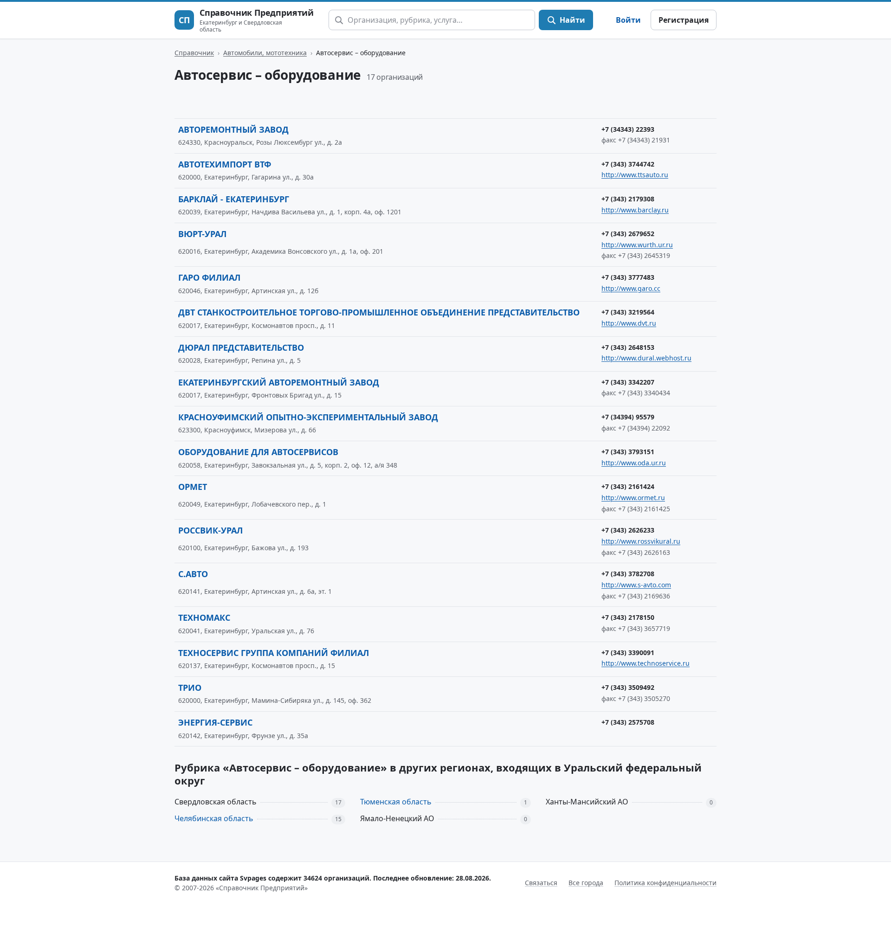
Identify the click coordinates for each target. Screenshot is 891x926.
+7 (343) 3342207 (627, 382)
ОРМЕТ (192, 486)
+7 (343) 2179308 (627, 198)
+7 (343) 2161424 (627, 486)
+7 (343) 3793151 (627, 451)
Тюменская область (396, 802)
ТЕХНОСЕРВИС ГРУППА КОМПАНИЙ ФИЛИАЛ (273, 652)
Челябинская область (213, 818)
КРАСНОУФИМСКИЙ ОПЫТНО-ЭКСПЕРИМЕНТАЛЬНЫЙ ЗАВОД (308, 417)
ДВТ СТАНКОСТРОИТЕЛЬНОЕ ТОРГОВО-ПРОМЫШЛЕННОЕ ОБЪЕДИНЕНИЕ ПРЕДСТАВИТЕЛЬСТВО (379, 312)
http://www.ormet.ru (633, 497)
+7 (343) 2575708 (627, 722)
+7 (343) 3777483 (627, 277)
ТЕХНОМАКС (204, 617)
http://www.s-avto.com (636, 584)
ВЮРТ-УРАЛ (202, 233)
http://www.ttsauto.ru (634, 174)
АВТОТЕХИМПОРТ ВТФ (224, 164)
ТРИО (189, 687)
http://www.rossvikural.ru (640, 541)
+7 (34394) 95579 (627, 416)
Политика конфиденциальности (665, 882)
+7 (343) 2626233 (627, 530)
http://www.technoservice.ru (645, 663)
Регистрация (684, 20)
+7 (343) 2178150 (627, 617)
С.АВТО (193, 573)
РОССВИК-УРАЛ (210, 530)
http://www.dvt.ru (628, 323)
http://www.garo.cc (630, 288)
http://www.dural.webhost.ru (646, 358)
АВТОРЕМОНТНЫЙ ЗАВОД (233, 129)
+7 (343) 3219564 (627, 312)
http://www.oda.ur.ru (633, 462)
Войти (628, 20)
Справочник (194, 52)
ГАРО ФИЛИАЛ (209, 277)
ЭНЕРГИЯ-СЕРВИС (215, 722)
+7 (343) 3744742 (627, 164)
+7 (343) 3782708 (627, 573)
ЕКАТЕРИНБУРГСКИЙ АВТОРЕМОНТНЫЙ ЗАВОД (278, 382)
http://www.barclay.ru (635, 210)
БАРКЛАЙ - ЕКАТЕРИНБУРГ (233, 199)
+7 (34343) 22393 (627, 129)
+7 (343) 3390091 (627, 652)
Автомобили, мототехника (265, 52)
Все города (585, 882)
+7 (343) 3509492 (627, 687)
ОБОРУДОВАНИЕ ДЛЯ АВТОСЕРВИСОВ (258, 451)
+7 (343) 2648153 (627, 347)
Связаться (541, 882)
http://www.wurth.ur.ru (637, 244)
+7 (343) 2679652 (627, 233)
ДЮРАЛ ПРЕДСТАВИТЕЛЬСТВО (241, 347)
